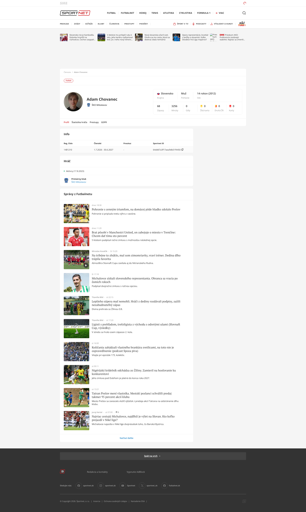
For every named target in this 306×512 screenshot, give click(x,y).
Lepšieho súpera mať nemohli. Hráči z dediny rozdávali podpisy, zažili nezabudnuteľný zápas (136, 303)
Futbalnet (127, 13)
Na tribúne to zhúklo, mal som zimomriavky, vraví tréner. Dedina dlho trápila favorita (136, 257)
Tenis (155, 13)
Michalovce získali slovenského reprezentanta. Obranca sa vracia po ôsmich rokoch (135, 280)
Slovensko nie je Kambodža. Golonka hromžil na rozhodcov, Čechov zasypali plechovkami (81, 37)
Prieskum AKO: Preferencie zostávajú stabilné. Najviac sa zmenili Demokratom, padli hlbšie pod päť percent (231, 37)
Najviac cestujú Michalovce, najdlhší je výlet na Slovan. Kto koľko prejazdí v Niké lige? (133, 418)
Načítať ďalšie (126, 438)
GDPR (104, 122)
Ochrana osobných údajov (115, 501)
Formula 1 (204, 13)
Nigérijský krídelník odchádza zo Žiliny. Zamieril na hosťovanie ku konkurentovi (134, 372)
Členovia (67, 72)
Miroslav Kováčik (99, 251)
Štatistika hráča (79, 122)
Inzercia (96, 501)
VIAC (221, 13)
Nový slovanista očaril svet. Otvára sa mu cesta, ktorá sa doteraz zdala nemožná (157, 37)
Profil (66, 122)
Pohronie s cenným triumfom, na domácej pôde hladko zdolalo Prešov (136, 209)
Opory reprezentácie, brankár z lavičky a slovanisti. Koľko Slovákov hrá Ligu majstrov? (195, 37)
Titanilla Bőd (97, 297)
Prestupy (94, 122)
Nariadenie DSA (138, 501)
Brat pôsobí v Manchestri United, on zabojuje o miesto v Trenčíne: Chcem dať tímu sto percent (134, 234)
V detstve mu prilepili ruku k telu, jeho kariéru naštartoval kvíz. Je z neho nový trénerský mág (120, 37)
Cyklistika (185, 13)
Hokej (142, 13)
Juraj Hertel (97, 412)
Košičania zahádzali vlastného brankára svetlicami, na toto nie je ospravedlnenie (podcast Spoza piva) (133, 349)
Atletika (168, 13)
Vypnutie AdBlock (136, 471)
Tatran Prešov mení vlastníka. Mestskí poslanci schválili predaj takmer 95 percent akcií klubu (131, 395)
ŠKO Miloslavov (99, 105)
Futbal (111, 13)
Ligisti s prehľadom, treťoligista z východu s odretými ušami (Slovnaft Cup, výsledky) (136, 326)
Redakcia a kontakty (97, 471)
